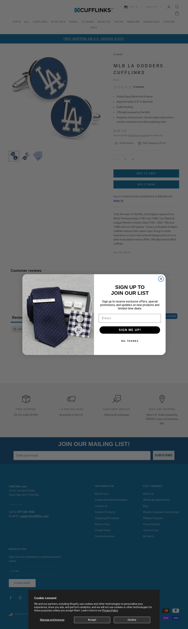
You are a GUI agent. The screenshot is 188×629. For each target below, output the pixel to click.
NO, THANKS (130, 341)
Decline (132, 619)
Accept (92, 619)
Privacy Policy (110, 610)
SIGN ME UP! (130, 329)
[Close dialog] (161, 279)
